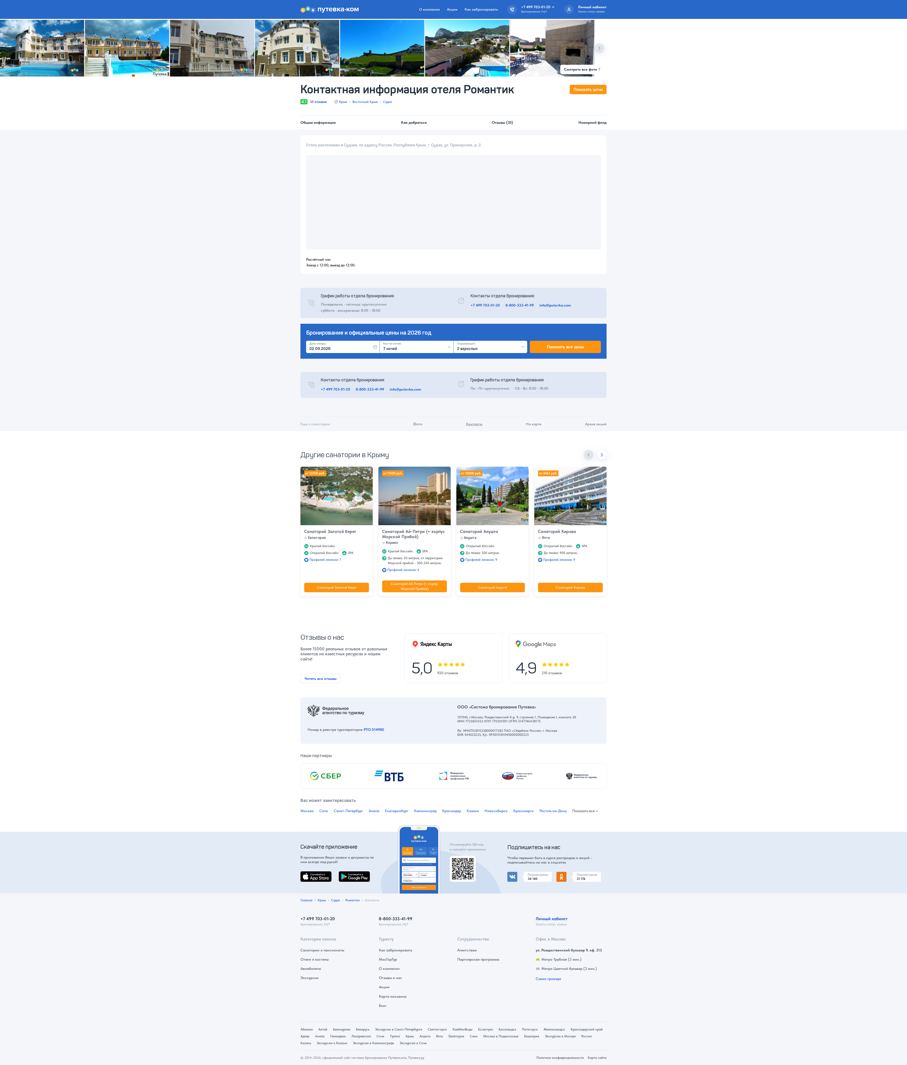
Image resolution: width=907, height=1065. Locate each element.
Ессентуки (485, 1029)
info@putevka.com (555, 305)
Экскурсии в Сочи (413, 1043)
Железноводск (554, 1029)
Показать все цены (565, 346)
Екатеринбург (396, 811)
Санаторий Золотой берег (330, 531)
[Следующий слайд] (599, 48)
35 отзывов (318, 102)
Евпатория (456, 1036)
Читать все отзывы (320, 678)
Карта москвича (392, 996)
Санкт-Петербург (348, 811)
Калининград (425, 811)
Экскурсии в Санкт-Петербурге (398, 1029)
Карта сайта (597, 1058)
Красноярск (523, 811)
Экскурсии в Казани (332, 1043)
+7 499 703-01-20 (485, 305)
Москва (307, 811)
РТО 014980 (374, 729)
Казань (473, 811)
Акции (452, 9)
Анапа (374, 811)
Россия (586, 1036)
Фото (417, 424)
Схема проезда (548, 978)
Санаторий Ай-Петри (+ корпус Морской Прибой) (413, 534)
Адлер (304, 1036)
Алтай (322, 1029)
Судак (387, 102)
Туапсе (395, 1036)
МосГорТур (388, 959)
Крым (343, 102)
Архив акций (596, 424)
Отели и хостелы (314, 959)
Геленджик (338, 1036)
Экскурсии (309, 978)
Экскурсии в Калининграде (373, 1043)
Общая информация (318, 122)
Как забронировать (481, 9)
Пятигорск (530, 1029)
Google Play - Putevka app (461, 861)
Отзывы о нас (390, 978)
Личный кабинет (552, 918)
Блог (382, 1005)
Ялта (439, 1036)
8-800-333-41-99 (519, 305)
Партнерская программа (478, 959)
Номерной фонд (592, 122)
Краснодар (451, 811)
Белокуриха (341, 1029)
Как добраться (414, 122)
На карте (533, 424)
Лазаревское (361, 1036)
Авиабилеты (310, 968)
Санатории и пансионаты (322, 950)
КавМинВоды (462, 1029)
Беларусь (362, 1029)
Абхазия (306, 1029)
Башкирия (531, 1036)
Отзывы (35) (502, 122)
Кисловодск (507, 1029)
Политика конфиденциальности (560, 1058)
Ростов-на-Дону (553, 811)
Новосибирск (496, 811)
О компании (429, 9)
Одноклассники (570, 874)
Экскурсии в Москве (560, 1036)
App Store (308, 874)
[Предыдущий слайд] (307, 48)
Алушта (424, 1036)
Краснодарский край (587, 1029)
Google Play (349, 874)
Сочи (323, 811)
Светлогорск (437, 1029)
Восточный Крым (365, 102)
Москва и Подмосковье (500, 1036)
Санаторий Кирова (557, 531)
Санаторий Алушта (479, 531)
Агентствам (467, 950)
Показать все (583, 811)
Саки (474, 1036)
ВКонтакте (516, 874)
